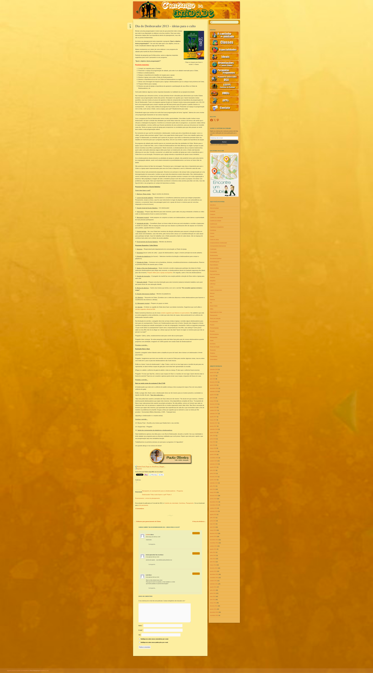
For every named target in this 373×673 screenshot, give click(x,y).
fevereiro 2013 (214, 533)
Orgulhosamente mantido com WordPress (18, 670)
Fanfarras (212, 277)
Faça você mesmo (215, 274)
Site (140, 635)
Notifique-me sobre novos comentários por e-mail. (154, 639)
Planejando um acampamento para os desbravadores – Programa (162, 491)
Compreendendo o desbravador (218, 243)
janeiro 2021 (213, 372)
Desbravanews (214, 255)
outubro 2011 (213, 580)
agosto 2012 (213, 549)
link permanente (143, 505)
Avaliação (212, 211)
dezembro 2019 (214, 388)
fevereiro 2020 (214, 382)
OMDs (211, 309)
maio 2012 (213, 558)
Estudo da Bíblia (214, 268)
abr (130, 25)
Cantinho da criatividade (171, 503)
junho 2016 (213, 439)
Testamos (212, 353)
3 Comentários (139, 508)
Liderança (212, 283)
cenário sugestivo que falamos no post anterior (175, 313)
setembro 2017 (214, 413)
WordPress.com (44, 670)
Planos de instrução (215, 318)
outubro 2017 (213, 410)
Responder (196, 533)
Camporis (212, 214)
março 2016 (213, 448)
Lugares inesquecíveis (216, 290)
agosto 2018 (213, 394)
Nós (211, 302)
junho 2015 (213, 473)
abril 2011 (212, 599)
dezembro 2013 (214, 502)
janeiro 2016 (213, 454)
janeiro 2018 (213, 407)
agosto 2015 (213, 467)
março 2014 (213, 492)
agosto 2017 (213, 416)
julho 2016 (213, 435)
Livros (211, 287)
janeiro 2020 (213, 385)
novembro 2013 (214, 505)
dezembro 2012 (214, 539)
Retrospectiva (213, 337)
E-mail (141, 630)
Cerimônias (182, 503)
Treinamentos (213, 356)
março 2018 (213, 401)
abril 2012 (212, 561)
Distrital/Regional (214, 261)
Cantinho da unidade (215, 220)
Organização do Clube (216, 312)
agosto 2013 (213, 514)
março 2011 (213, 603)
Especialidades (214, 265)
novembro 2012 (214, 543)
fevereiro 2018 (214, 404)
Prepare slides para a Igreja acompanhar (160, 272)
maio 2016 (213, 442)
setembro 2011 (214, 584)
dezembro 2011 (214, 574)
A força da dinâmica (199, 521)
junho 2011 (213, 593)
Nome (141, 625)
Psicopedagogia (214, 328)
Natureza (212, 299)
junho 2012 (213, 555)
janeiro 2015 (213, 479)
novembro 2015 (214, 457)
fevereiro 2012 (214, 568)
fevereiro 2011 (214, 606)
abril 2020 (212, 379)
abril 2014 (212, 489)
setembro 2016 (214, 429)
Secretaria (212, 343)
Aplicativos (213, 205)
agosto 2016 (213, 432)
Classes (212, 236)
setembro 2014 (214, 483)
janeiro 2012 (213, 571)
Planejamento (190, 503)
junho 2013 (213, 521)
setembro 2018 (214, 391)
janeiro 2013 (213, 536)
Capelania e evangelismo (217, 227)
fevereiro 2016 (214, 451)
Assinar (224, 142)
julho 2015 (213, 470)
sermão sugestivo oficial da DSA (145, 309)
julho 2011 (213, 590)
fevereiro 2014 (214, 495)
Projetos (212, 325)
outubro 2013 (213, 508)
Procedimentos (214, 321)
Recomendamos (214, 334)
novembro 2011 (214, 577)
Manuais (212, 293)
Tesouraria (213, 350)
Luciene (148, 534)
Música (212, 296)
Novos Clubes (213, 306)
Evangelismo (213, 271)
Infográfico (213, 280)
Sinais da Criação (214, 347)
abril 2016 (212, 445)
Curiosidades (213, 252)
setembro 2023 (214, 369)
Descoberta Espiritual (215, 258)
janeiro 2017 (213, 426)
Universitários (213, 359)
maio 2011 (213, 596)
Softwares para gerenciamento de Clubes (147, 521)
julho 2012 (213, 552)
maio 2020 (213, 375)
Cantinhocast (213, 224)
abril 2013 (212, 527)
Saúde (212, 340)
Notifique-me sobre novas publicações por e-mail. (154, 642)
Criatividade (213, 249)
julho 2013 (213, 517)
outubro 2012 (213, 546)
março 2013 (213, 530)
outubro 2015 (213, 461)
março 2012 (213, 565)
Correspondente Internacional (218, 246)
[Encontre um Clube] (224, 175)
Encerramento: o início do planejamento (147, 498)
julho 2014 (213, 486)
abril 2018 (212, 398)
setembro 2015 (214, 464)
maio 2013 (213, 524)
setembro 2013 (214, 511)
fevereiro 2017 (214, 423)
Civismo (212, 233)
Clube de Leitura (214, 239)
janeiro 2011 (213, 609)
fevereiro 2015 (214, 476)
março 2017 (213, 420)
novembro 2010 (214, 615)
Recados (212, 331)
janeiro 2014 (213, 498)
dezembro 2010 (214, 612)
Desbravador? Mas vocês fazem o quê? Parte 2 (157, 494)
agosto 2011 (213, 587)
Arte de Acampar (214, 208)
